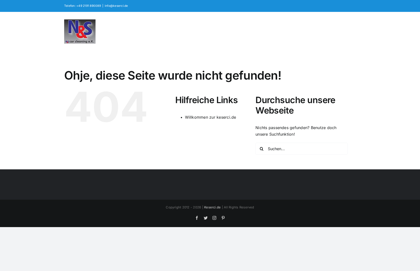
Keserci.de (212, 207)
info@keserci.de (116, 6)
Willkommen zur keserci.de (210, 117)
